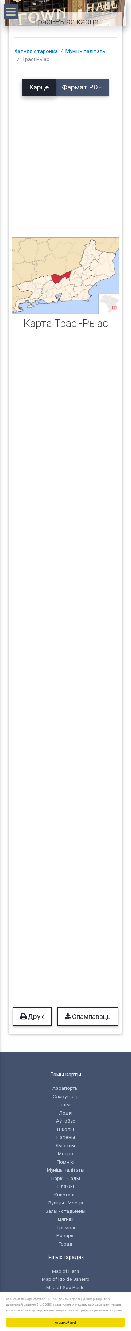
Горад (65, 1244)
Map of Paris (65, 1271)
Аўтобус (65, 1121)
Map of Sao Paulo (65, 1287)
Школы (65, 1129)
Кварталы (65, 1194)
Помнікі (65, 1162)
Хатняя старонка (36, 51)
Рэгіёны (65, 1137)
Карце (39, 87)
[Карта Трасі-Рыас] (65, 275)
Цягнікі (66, 1219)
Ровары (65, 1235)
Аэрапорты (65, 1088)
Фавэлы (65, 1145)
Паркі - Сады (65, 1178)
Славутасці (66, 1096)
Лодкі (65, 1113)
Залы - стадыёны (65, 1211)
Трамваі (65, 1227)
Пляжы (65, 1186)
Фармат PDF (82, 87)
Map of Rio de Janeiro (66, 1279)
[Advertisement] (65, 161)
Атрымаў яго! (65, 1322)
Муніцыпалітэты (86, 51)
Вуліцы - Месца (65, 1203)
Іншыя (66, 1104)
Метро (65, 1153)
